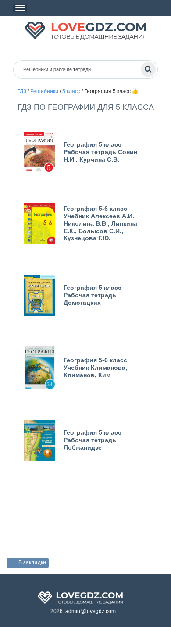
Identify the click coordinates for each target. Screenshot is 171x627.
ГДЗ (21, 91)
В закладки (32, 562)
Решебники (44, 91)
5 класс (71, 91)
